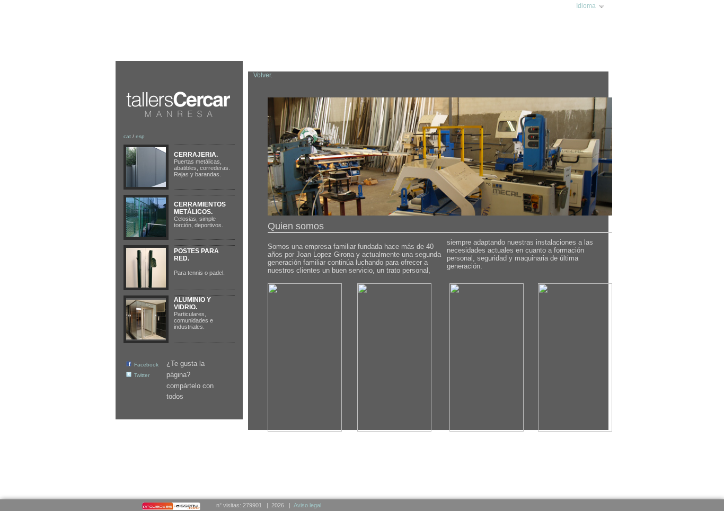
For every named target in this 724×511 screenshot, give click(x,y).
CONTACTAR (365, 49)
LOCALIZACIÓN (276, 49)
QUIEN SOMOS (173, 49)
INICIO (130, 49)
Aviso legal (307, 505)
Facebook (146, 364)
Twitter (141, 375)
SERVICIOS (224, 49)
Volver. (262, 75)
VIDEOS (322, 49)
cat (127, 136)
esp (140, 136)
